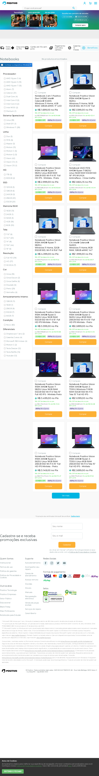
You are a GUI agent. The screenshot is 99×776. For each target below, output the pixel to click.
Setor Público (6, 598)
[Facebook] (45, 563)
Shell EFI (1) (11, 124)
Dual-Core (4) (12, 96)
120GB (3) (10, 187)
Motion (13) (11, 147)
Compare (42, 93)
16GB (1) (9, 305)
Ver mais (65, 496)
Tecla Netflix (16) (13, 352)
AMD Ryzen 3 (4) (13, 78)
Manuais (28, 592)
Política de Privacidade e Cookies (82, 552)
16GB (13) (10, 211)
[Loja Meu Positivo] (10, 3)
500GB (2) (10, 178)
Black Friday (5, 607)
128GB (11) (10, 301)
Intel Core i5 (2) (12, 104)
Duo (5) (9, 136)
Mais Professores (7, 611)
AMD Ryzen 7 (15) (14, 86)
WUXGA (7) (11, 265)
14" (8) (9, 241)
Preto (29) (10, 289)
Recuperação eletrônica (30, 597)
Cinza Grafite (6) (13, 281)
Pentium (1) (11, 111)
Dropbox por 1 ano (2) (15, 334)
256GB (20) (11, 198)
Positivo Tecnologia (8, 590)
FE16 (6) (9, 140)
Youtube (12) (11, 356)
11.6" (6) (9, 234)
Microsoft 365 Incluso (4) (16, 341)
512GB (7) (10, 312)
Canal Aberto (30, 613)
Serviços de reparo (33, 609)
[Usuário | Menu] (84, 3)
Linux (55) (10, 120)
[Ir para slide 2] (48, 26)
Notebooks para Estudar (10, 615)
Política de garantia (8, 571)
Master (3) (10, 144)
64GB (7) (10, 316)
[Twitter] (58, 563)
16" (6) (8, 249)
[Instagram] (52, 563)
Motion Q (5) (11, 154)
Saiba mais (75, 516)
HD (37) (9, 261)
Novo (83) (10, 325)
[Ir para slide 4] (53, 26)
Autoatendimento (33, 563)
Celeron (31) (11, 93)
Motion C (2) (11, 345)
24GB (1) (9, 214)
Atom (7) (10, 89)
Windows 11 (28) (13, 127)
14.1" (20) (10, 238)
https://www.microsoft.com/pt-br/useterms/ (76, 641)
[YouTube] (64, 563)
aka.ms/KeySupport (19, 635)
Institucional (5, 563)
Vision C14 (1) (11, 162)
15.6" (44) (10, 245)
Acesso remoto (31, 580)
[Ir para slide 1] (46, 26)
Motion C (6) (11, 151)
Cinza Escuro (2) (13, 278)
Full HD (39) (11, 258)
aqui (70, 766)
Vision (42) (10, 158)
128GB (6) (10, 191)
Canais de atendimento (30, 574)
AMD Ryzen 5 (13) (13, 82)
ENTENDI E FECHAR (12, 771)
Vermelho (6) (11, 292)
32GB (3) (10, 218)
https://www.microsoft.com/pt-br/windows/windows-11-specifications (49, 651)
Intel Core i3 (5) (12, 100)
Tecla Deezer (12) (13, 348)
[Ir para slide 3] (50, 26)
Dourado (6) (11, 285)
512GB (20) (10, 202)
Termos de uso (6, 567)
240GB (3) (10, 194)
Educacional (5, 603)
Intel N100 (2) (12, 107)
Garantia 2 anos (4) (14, 337)
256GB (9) (10, 308)
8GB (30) (10, 225)
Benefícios (92, 48)
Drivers (28, 588)
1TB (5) (9, 174)
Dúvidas (28, 584)
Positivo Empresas (8, 594)
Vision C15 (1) (11, 165)
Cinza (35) (10, 274)
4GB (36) (10, 222)
